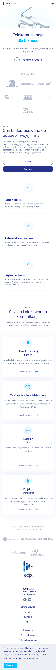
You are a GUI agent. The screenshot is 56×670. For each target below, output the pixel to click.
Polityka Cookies (28, 635)
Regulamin (28, 630)
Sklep (28, 622)
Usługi (28, 612)
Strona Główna (28, 607)
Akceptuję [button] (10, 665)
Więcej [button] (39, 658)
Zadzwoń (28, 169)
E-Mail (28, 162)
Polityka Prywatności (28, 640)
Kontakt (28, 617)
